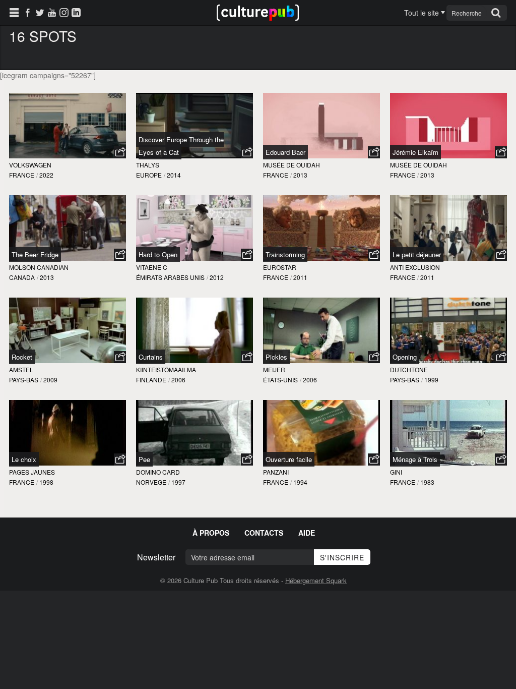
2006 (178, 379)
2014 (174, 174)
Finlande (151, 379)
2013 (300, 174)
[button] (120, 152)
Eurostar (279, 267)
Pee (144, 459)
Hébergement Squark (316, 580)
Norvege (151, 482)
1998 (46, 482)
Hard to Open (158, 254)
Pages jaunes (32, 472)
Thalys (147, 164)
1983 (427, 482)
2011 (300, 277)
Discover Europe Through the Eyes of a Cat (181, 146)
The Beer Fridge (35, 254)
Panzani (276, 472)
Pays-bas (23, 379)
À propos (210, 533)
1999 (431, 379)
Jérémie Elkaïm (415, 152)
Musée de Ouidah (291, 164)
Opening (405, 357)
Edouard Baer (285, 152)
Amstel (21, 369)
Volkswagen (30, 164)
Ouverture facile (289, 459)
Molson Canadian (39, 267)
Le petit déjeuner (417, 254)
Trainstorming (285, 254)
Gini (396, 472)
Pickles (276, 357)
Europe (149, 174)
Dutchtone (409, 369)
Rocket (22, 357)
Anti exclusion (415, 267)
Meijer (274, 369)
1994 (300, 482)
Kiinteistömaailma (166, 369)
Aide (306, 533)
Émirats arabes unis (170, 277)
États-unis (280, 379)
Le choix (24, 459)
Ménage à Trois (415, 459)
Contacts (263, 533)
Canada (22, 277)
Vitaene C (151, 267)
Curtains (151, 357)
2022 (46, 174)
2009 (50, 379)
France (21, 174)
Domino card (158, 472)
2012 (217, 277)
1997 (178, 482)
